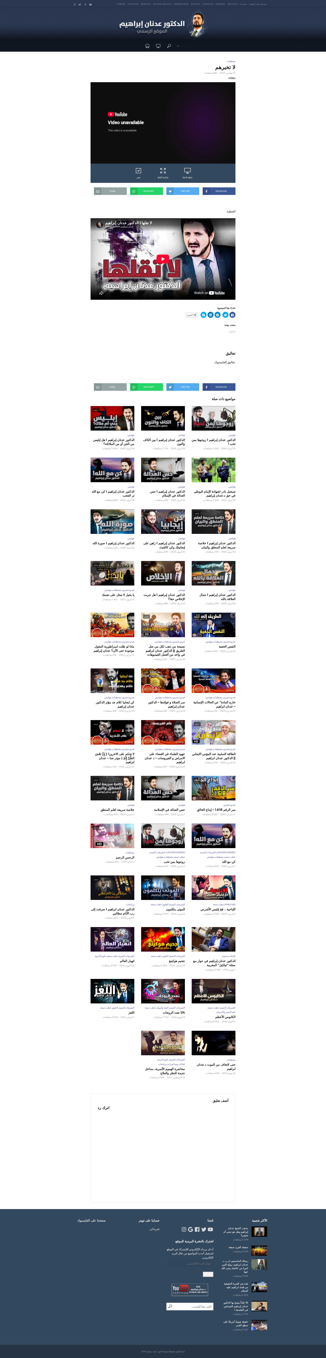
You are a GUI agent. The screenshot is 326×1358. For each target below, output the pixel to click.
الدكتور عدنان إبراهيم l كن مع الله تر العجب (113, 493)
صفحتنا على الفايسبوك (91, 1220)
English (195, 4)
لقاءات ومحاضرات (176, 1064)
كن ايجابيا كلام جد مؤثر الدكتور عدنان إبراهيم (115, 704)
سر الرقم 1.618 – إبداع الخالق (216, 810)
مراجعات (130, 904)
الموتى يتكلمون (175, 909)
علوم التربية (163, 1059)
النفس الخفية (227, 646)
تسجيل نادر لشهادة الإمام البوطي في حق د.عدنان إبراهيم (214, 493)
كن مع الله (228, 862)
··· (178, 45)
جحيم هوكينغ (177, 961)
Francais (208, 4)
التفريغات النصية (208, 852)
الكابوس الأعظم (225, 1017)
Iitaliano (133, 4)
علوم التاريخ (100, 956)
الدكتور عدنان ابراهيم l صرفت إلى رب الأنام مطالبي (112, 911)
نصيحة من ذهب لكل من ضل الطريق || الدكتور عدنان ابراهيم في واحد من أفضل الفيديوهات (165, 650)
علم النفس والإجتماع (226, 1012)
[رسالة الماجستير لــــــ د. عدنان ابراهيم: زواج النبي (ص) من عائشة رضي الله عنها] (259, 1264)
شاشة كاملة (163, 177)
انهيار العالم (127, 961)
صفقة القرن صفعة (238, 1247)
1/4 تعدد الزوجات (174, 1012)
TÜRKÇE (121, 4)
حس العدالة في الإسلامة (169, 810)
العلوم (165, 904)
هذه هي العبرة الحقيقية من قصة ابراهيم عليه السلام (236, 1287)
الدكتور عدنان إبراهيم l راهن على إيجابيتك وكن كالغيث (164, 545)
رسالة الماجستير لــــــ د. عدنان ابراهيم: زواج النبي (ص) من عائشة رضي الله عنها (234, 1266)
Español (220, 4)
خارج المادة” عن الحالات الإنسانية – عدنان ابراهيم (214, 704)
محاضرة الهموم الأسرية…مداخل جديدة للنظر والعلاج (165, 1071)
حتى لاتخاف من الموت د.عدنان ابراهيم (216, 1067)
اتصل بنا (243, 4)
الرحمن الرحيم (125, 857)
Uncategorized (226, 852)
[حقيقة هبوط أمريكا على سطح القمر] (259, 1325)
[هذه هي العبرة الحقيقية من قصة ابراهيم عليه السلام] (259, 1287)
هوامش (232, 435)
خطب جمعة (230, 856)
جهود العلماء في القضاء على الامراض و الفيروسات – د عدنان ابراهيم (165, 758)
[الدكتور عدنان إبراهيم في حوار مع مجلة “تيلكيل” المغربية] (213, 939)
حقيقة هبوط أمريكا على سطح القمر (235, 1323)
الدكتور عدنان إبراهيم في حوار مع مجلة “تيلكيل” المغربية (214, 963)
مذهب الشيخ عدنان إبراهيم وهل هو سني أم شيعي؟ (236, 1232)
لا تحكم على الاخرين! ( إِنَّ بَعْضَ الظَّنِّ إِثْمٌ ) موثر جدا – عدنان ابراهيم (114, 758)
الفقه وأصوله (162, 1007)
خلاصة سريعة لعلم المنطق (117, 810)
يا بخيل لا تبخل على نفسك (118, 595)
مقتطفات (231, 61)
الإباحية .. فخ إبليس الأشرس (218, 909)
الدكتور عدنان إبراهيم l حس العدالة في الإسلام (167, 493)
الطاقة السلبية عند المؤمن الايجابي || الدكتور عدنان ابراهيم (213, 756)
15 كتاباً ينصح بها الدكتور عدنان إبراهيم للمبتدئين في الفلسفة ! (235, 1306)
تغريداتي (154, 1229)
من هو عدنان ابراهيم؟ (257, 4)
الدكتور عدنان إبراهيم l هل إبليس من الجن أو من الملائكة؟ (113, 442)
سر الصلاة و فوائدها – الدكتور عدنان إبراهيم (166, 704)
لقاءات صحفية (228, 956)
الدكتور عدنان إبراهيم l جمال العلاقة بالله (217, 597)
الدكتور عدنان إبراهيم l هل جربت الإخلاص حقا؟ (164, 597)
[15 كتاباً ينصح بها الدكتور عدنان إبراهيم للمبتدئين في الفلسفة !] (259, 1306)
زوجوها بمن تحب (174, 862)
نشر (139, 177)
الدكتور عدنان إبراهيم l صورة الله (113, 543)
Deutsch (233, 4)
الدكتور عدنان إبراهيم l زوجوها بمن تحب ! (213, 442)
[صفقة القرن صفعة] (259, 1250)
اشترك (208, 1274)
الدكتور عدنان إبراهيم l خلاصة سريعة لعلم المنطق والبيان (216, 545)
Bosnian (146, 4)
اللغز (131, 1012)
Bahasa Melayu (162, 4)
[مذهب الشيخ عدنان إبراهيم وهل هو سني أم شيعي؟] (259, 1231)
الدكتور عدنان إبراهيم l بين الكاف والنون (164, 442)
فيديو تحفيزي (128, 590)
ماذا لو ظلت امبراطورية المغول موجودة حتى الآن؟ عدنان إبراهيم (114, 648)
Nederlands (181, 4)
